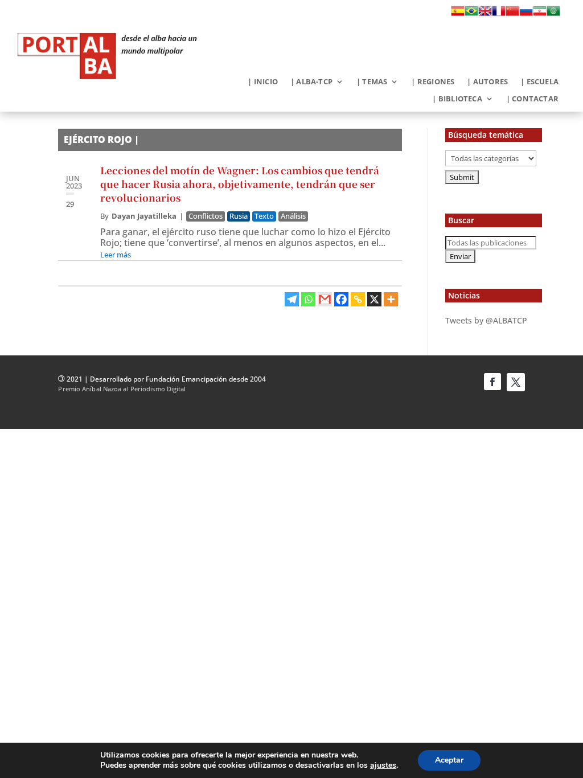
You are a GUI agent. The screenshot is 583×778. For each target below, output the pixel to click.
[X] (374, 299)
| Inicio (263, 82)
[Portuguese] (471, 14)
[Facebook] (341, 299)
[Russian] (526, 14)
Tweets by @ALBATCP (486, 320)
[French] (499, 14)
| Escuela (539, 82)
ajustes (383, 765)
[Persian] (540, 14)
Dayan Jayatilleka (144, 216)
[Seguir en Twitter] (516, 382)
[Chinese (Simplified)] (512, 14)
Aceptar (449, 760)
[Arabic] (553, 14)
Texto (264, 216)
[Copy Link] (358, 299)
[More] (391, 299)
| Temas (371, 82)
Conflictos (205, 216)
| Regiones (432, 82)
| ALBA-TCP (311, 82)
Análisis (293, 216)
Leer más (115, 254)
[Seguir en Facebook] (492, 381)
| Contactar (532, 99)
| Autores (487, 82)
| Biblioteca (457, 99)
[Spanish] (458, 14)
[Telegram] (292, 299)
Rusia (238, 216)
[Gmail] (325, 299)
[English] (485, 14)
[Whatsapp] (308, 299)
